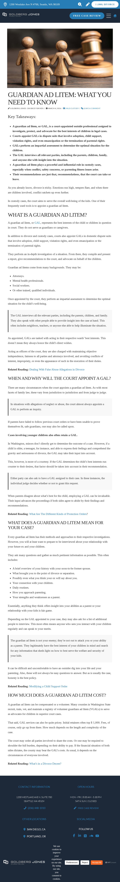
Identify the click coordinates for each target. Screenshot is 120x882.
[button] (80, 4)
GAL (37, 222)
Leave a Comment (91, 108)
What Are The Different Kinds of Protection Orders (58, 513)
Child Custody (72, 108)
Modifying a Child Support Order (48, 686)
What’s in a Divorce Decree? (45, 763)
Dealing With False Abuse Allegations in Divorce (56, 369)
